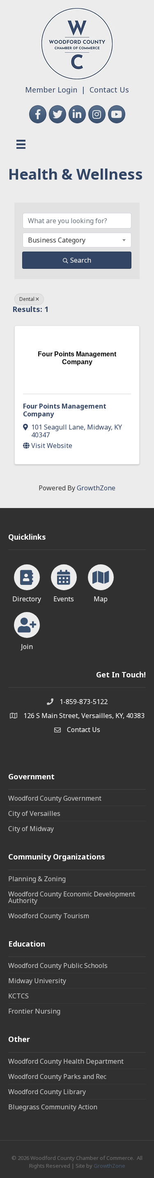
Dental (26, 299)
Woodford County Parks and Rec (57, 1076)
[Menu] (21, 144)
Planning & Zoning (37, 878)
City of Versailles (34, 813)
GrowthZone (96, 487)
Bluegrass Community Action (52, 1106)
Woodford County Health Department (66, 1061)
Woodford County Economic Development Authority (71, 897)
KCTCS (18, 995)
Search (80, 260)
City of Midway (31, 828)
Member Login (51, 90)
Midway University (37, 980)
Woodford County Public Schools (58, 965)
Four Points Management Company (64, 410)
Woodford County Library (47, 1091)
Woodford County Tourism (48, 915)
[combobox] (77, 240)
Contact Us (109, 90)
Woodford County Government (54, 798)
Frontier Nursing (34, 1011)
